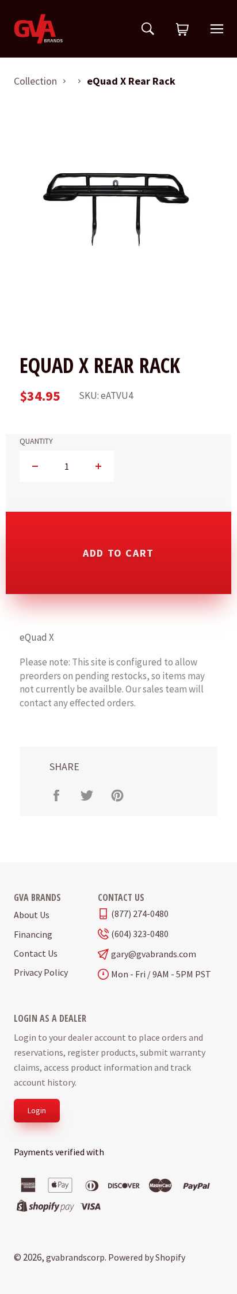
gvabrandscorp (75, 1257)
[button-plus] (98, 466)
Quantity (36, 441)
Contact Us (36, 953)
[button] (182, 29)
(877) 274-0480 (140, 913)
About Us (31, 914)
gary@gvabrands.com (153, 954)
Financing (33, 934)
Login (37, 1110)
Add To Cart (118, 553)
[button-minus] (35, 466)
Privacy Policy (41, 972)
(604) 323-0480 (140, 933)
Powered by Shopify (146, 1257)
